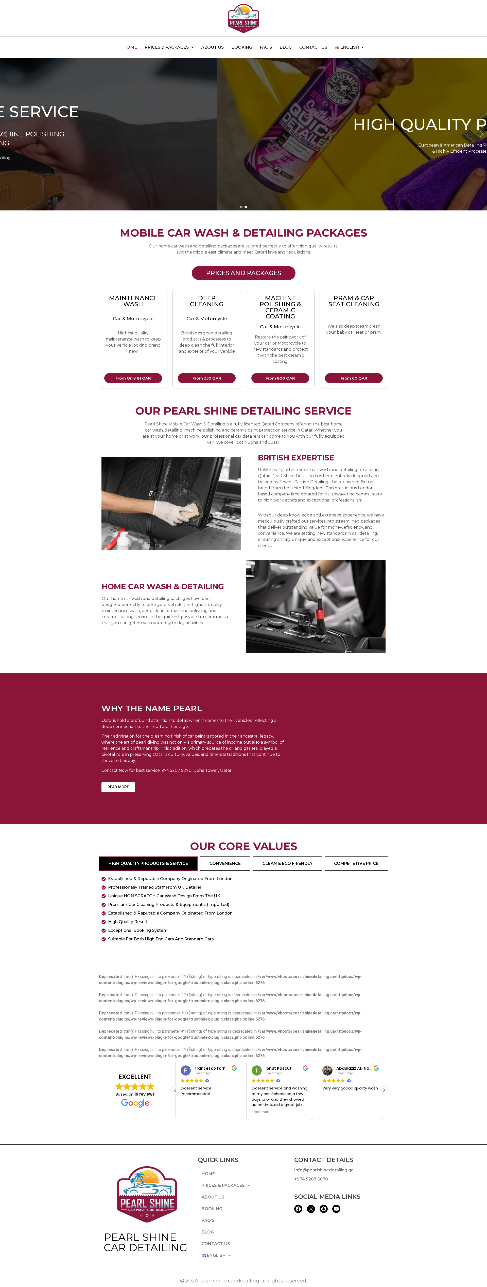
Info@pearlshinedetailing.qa (324, 1170)
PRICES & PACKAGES (167, 47)
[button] (169, 47)
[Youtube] (336, 1209)
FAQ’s (266, 47)
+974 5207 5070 (311, 1179)
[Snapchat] (324, 1209)
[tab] (148, 863)
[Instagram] (311, 1209)
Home (130, 47)
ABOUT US (212, 47)
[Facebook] (298, 1209)
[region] (243, 134)
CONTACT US (313, 47)
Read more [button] (261, 1112)
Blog (286, 47)
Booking (241, 47)
